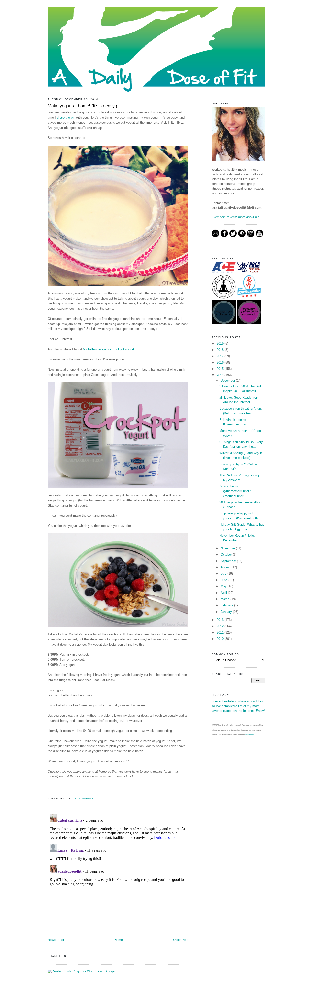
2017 (220, 356)
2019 (220, 343)
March (225, 599)
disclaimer (249, 735)
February (227, 605)
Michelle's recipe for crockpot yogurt (108, 349)
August (226, 567)
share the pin (66, 117)
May (224, 586)
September (229, 561)
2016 (220, 362)
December (228, 380)
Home (118, 940)
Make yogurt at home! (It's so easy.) (82, 105)
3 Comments (84, 798)
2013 (220, 620)
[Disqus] (118, 873)
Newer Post (56, 940)
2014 (220, 375)
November (228, 548)
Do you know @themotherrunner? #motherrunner (235, 491)
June (224, 580)
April (224, 592)
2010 (220, 639)
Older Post (180, 940)
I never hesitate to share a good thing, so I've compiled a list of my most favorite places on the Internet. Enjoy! (238, 705)
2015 (220, 369)
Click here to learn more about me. (236, 217)
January (227, 612)
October (227, 554)
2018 (220, 350)
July (224, 573)
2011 (220, 632)
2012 (220, 626)
